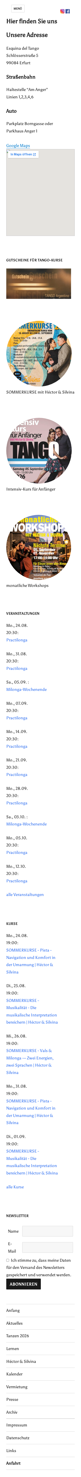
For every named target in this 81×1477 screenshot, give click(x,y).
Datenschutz (17, 1437)
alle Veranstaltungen (25, 894)
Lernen (12, 1348)
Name (13, 1231)
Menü (18, 8)
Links (11, 1450)
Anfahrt (13, 1463)
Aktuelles (14, 1323)
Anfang (13, 1310)
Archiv (11, 1412)
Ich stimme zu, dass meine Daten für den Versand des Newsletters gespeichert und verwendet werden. (38, 1267)
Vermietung (16, 1386)
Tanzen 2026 (17, 1335)
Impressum (16, 1425)
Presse (12, 1399)
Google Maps (18, 145)
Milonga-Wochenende (26, 689)
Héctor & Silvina (21, 1361)
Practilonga (16, 639)
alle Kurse (15, 1186)
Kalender (14, 1374)
